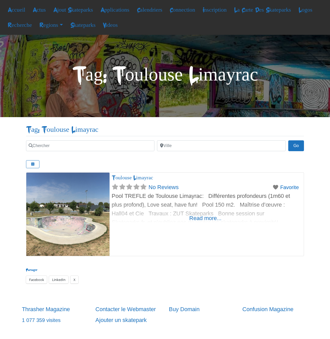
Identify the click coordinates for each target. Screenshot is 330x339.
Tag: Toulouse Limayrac (62, 129)
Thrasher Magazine (46, 309)
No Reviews (163, 187)
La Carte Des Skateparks (262, 10)
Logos (305, 10)
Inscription (215, 10)
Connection (182, 10)
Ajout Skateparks (73, 10)
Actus (39, 10)
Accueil (16, 10)
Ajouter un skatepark (121, 320)
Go (298, 145)
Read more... (205, 218)
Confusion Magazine (267, 309)
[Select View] (32, 164)
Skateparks (83, 25)
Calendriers (149, 10)
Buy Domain (184, 309)
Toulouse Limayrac (132, 177)
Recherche (20, 25)
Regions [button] (48, 25)
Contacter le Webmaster (125, 309)
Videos (110, 25)
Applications (115, 10)
